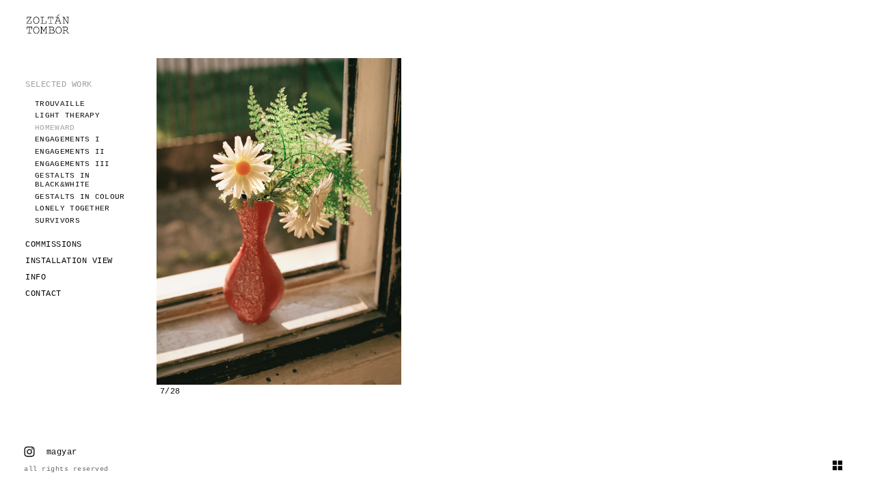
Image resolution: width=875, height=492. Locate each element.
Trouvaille (60, 104)
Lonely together (72, 208)
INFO (35, 277)
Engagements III (72, 164)
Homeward (55, 128)
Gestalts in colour (79, 197)
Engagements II (70, 152)
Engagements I (67, 139)
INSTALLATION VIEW (69, 261)
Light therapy (67, 115)
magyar (61, 452)
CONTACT (43, 294)
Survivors (57, 221)
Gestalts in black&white (62, 180)
